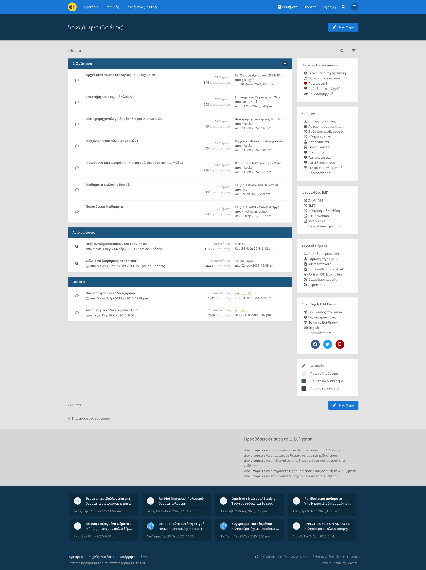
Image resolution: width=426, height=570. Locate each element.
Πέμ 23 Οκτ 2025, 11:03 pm (180, 536)
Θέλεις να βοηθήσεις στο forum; (111, 260)
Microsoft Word (319, 264)
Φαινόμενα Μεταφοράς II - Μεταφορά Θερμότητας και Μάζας (134, 162)
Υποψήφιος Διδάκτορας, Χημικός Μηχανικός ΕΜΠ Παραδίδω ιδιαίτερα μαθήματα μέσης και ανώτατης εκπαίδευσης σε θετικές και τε (328, 503)
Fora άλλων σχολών (323, 226)
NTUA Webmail (319, 216)
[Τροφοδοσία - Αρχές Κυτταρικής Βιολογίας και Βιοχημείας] (195, 75)
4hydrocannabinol (254, 211)
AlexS (296, 511)
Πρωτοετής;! (317, 83)
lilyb (245, 189)
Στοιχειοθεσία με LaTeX (326, 269)
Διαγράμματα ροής (322, 279)
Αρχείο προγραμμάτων (325, 126)
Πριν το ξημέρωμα (324, 373)
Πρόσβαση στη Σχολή (324, 88)
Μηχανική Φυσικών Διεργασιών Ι (112, 140)
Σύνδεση (310, 7)
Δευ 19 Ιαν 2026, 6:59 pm (98, 536)
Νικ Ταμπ (153, 536)
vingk (97, 315)
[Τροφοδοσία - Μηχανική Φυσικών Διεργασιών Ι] (195, 141)
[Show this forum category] (285, 63)
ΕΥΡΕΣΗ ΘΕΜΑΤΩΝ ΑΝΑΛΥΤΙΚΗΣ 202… (334, 523)
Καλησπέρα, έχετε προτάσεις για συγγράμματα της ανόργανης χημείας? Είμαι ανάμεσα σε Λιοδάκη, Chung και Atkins (255, 528)
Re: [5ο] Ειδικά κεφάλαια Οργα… (258, 207)
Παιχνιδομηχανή (320, 94)
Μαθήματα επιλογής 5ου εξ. (108, 184)
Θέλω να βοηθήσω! (322, 322)
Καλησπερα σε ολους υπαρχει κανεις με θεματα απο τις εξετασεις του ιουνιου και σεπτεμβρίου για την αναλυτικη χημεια (328, 528)
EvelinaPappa (244, 261)
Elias (223, 511)
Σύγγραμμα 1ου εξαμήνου (251, 523)
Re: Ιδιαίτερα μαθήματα (323, 498)
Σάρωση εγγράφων (322, 259)
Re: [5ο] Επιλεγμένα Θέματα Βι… (258, 185)
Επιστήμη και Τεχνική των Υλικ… (259, 97)
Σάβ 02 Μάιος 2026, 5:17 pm (247, 511)
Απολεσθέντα (318, 142)
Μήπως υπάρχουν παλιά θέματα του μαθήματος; (110, 528)
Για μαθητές (317, 152)
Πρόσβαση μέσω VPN (324, 253)
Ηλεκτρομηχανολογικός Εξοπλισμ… (260, 119)
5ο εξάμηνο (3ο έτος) (96, 27)
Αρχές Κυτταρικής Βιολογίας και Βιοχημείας (121, 75)
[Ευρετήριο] (72, 6)
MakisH (98, 249)
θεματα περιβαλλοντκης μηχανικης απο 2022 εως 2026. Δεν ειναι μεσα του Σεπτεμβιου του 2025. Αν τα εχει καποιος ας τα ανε (110, 503)
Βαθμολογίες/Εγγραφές (326, 131)
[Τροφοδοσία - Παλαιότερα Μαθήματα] (195, 207)
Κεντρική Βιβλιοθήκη (324, 210)
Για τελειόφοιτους (321, 162)
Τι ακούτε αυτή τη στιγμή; (327, 73)
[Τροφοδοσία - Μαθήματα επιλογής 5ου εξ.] (195, 185)
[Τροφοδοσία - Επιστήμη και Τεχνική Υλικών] (195, 97)
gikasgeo (248, 80)
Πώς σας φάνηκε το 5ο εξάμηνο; (111, 293)
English (313, 327)
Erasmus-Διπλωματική (325, 167)
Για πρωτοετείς (319, 157)
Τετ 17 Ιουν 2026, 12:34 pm (175, 511)
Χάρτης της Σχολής (321, 121)
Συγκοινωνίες (318, 147)
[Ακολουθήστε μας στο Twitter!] (327, 344)
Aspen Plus (316, 284)
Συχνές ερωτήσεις (322, 317)
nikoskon (248, 124)
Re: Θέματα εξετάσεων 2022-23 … (259, 75)
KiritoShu (241, 310)
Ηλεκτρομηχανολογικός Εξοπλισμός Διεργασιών (124, 118)
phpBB (90, 563)
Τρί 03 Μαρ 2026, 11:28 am (320, 511)
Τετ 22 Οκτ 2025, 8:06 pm (252, 536)
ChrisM (297, 536)
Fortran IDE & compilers (325, 274)
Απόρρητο (127, 557)
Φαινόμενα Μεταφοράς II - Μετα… (259, 163)
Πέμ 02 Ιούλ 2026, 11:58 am (102, 511)
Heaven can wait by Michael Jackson (183, 528)
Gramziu (352, 563)
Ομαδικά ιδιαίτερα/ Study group (257, 498)
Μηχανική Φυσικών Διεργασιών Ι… (260, 141)
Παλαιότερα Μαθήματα (104, 206)
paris (77, 511)
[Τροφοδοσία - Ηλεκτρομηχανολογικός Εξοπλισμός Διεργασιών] (195, 119)
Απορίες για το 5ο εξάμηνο (107, 310)
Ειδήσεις (156, 249)
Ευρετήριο (75, 557)
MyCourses (316, 221)
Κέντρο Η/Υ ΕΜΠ (320, 136)
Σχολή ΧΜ (315, 200)
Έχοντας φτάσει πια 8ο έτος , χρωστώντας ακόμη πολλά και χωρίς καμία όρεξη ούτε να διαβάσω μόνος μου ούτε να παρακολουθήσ (255, 503)
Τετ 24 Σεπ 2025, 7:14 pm (321, 536)
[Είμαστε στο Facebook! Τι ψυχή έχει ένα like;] (315, 344)
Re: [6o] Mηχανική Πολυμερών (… (184, 498)
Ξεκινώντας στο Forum (325, 312)
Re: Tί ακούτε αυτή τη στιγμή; (182, 523)
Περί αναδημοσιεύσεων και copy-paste (116, 243)
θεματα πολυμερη (172, 503)
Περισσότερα (318, 173)
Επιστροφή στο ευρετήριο (91, 418)
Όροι (145, 557)
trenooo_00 (243, 293)
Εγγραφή (329, 7)
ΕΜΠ (311, 205)
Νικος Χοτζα (250, 102)
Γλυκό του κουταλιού (324, 78)
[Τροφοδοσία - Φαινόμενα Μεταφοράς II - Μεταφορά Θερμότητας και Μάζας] (195, 163)
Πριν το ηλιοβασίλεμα (326, 381)
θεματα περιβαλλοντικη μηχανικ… (113, 498)
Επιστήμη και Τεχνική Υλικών (109, 96)
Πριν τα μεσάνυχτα (324, 388)
